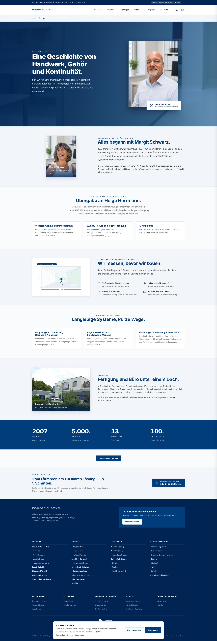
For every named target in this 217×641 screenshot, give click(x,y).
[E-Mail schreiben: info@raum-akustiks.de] (182, 9)
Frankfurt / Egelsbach (158, 547)
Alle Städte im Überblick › (159, 575)
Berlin (152, 567)
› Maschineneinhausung (40, 563)
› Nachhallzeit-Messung (119, 555)
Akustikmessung (117, 551)
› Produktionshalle (38, 555)
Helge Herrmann (37, 609)
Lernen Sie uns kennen (108, 458)
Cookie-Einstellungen (178, 636)
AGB (167, 636)
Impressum (79, 635)
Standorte (164, 10)
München (153, 559)
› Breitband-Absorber (79, 555)
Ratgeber (150, 10)
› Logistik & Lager (38, 559)
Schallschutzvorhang (79, 571)
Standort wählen (132, 522)
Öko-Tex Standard (101, 609)
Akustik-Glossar (162, 601)
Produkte (110, 10)
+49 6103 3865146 (132, 605)
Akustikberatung (117, 547)
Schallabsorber (77, 547)
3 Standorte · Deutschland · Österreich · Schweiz (51, 2)
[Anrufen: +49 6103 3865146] (176, 9)
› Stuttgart (154, 563)
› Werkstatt (36, 551)
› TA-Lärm (114, 567)
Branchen (97, 10)
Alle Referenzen (69, 601)
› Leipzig (153, 571)
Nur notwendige (134, 630)
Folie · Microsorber (78, 579)
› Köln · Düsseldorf (156, 551)
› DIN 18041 (115, 563)
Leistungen (124, 10)
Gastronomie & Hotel (39, 575)
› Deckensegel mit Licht (80, 563)
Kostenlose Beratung (133, 601)
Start (34, 18)
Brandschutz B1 (100, 605)
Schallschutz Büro (38, 567)
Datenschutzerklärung (64, 635)
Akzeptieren (153, 630)
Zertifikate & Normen (119, 559)
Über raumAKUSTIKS (39, 601)
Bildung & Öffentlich (39, 571)
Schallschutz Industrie (40, 547)
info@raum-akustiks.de (134, 609)
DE (184, 2)
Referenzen (139, 10)
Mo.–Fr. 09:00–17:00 (78, 2)
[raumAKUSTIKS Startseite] (43, 10)
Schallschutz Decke (70, 605)
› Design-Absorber (78, 551)
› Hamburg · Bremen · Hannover (161, 555)
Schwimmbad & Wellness (41, 579)
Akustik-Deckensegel (79, 559)
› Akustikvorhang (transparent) (83, 575)
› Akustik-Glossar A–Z (118, 571)
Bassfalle (75, 583)
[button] (61, 277)
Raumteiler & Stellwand (80, 567)
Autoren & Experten (38, 605)
